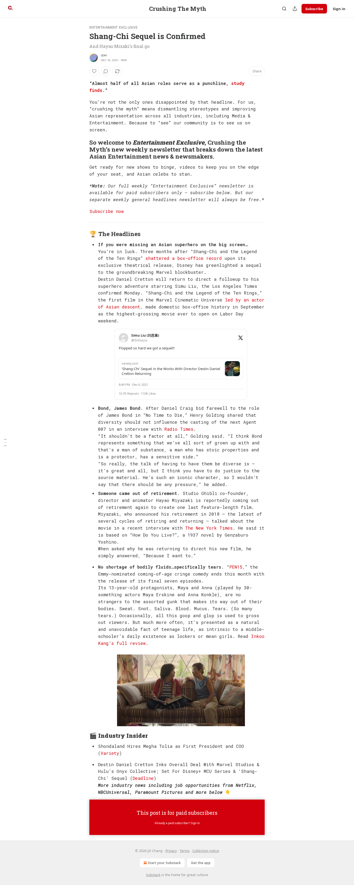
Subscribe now (106, 211)
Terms (185, 850)
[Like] (94, 71)
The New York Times (209, 528)
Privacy (171, 850)
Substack (153, 874)
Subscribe (314, 8)
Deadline (143, 778)
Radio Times (178, 429)
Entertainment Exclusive (113, 27)
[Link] (82, 149)
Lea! (104, 55)
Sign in (339, 8)
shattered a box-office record (183, 258)
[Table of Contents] (5, 442)
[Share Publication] (295, 8)
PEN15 (235, 567)
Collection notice (205, 850)
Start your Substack (164, 862)
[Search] (284, 8)
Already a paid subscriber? (177, 823)
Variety (110, 753)
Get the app (200, 862)
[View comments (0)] (106, 71)
